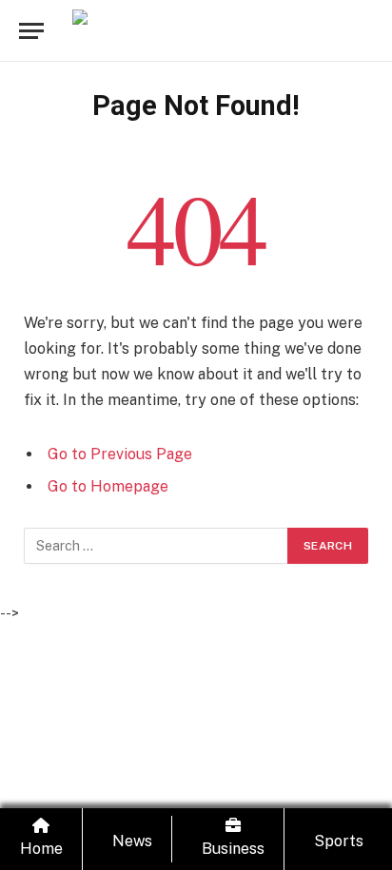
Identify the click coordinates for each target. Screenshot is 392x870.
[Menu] (31, 31)
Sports (338, 841)
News (132, 841)
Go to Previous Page (120, 454)
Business (233, 849)
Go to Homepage (108, 486)
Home (41, 849)
